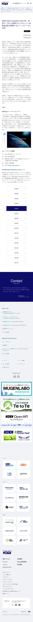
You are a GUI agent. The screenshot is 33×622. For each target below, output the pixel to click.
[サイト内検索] (28, 3)
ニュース (22, 8)
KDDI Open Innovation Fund (12, 169)
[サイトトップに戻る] (5, 3)
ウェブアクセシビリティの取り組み (10, 584)
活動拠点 (5, 345)
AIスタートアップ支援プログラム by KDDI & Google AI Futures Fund (15, 349)
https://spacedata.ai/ (14, 165)
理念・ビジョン (6, 559)
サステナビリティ (7, 567)
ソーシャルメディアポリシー (9, 589)
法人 (24, 3)
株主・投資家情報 (21, 562)
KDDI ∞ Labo (5, 308)
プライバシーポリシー (7, 581)
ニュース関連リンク (7, 574)
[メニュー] (31, 3)
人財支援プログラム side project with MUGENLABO (14, 325)
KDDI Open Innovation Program (13, 8)
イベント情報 (21, 360)
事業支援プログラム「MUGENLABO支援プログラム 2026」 (11, 312)
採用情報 (19, 564)
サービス (5, 562)
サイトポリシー (6, 577)
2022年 (28, 8)
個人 (21, 3)
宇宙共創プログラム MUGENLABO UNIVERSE (13, 321)
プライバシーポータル (7, 579)
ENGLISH (5, 611)
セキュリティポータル (7, 586)
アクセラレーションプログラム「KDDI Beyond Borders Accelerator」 (12, 317)
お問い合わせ (6, 367)
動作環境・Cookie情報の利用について (12, 591)
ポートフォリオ (6, 341)
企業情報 (19, 559)
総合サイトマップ (6, 572)
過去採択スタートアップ (8, 328)
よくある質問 (6, 332)
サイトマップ (21, 364)
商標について (6, 593)
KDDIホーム (3, 8)
